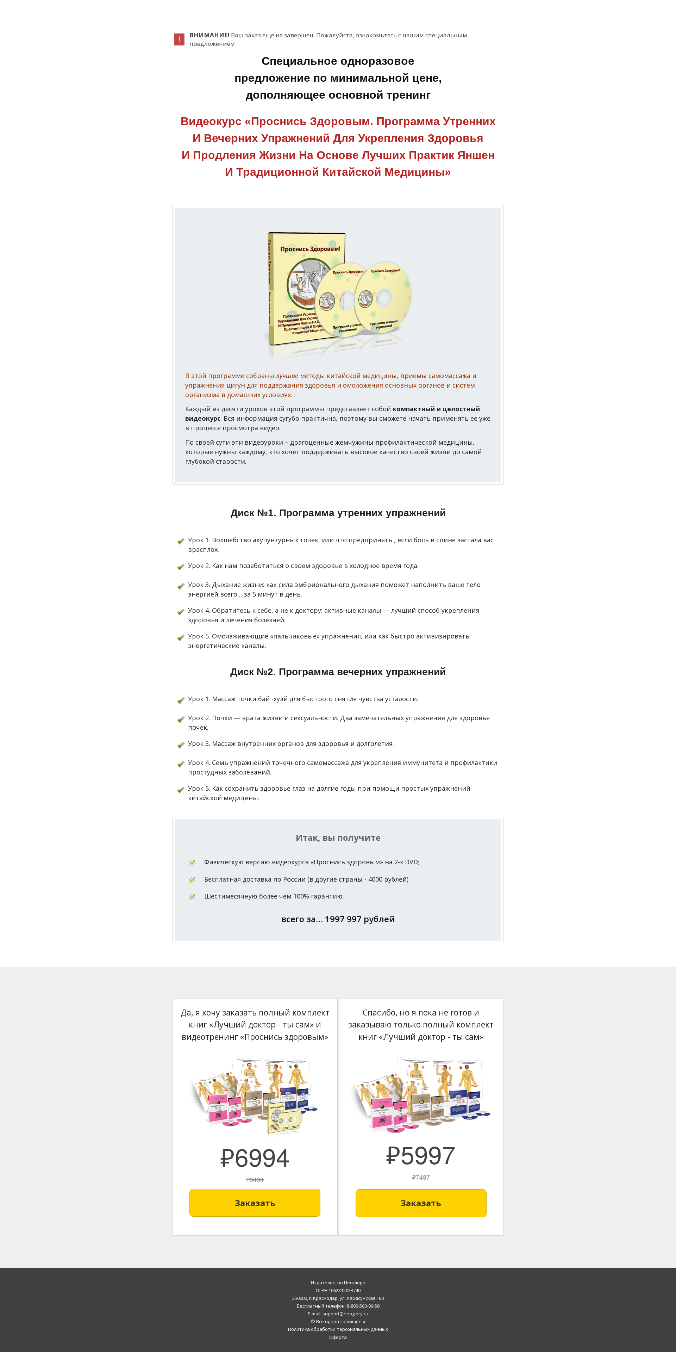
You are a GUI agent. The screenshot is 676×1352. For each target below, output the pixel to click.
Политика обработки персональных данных (338, 1329)
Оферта (338, 1337)
